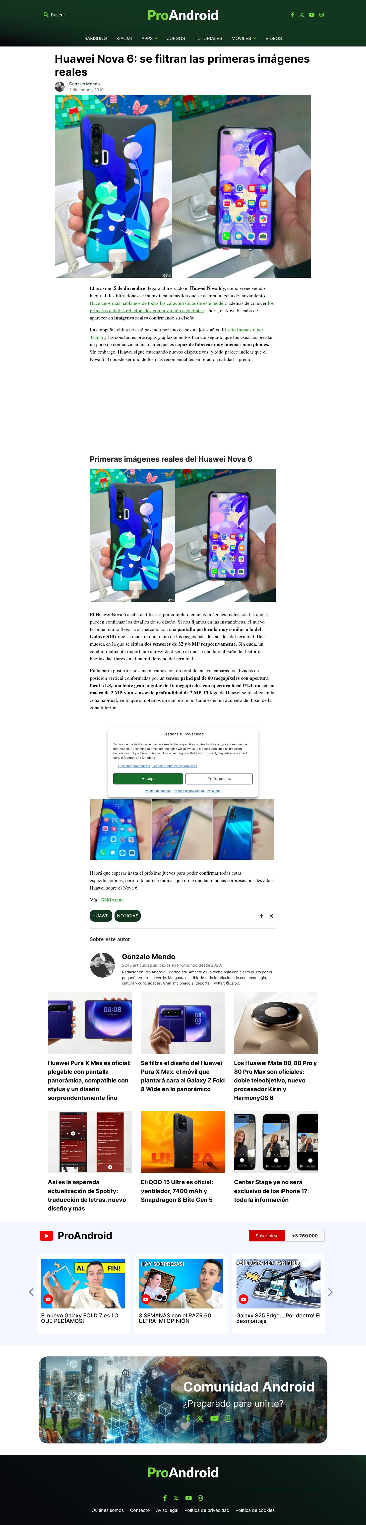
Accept (148, 778)
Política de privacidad (189, 791)
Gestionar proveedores (134, 766)
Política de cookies (158, 791)
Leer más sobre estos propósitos (174, 766)
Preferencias (219, 778)
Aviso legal (213, 791)
